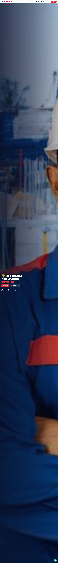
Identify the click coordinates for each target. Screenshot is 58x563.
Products (33, 1)
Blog (44, 1)
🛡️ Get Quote (54, 1)
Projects (37, 1)
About (25, 1)
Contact (47, 1)
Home (22, 1)
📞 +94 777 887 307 (14, 285)
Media (41, 1)
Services (29, 1)
